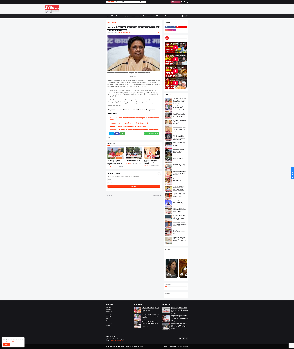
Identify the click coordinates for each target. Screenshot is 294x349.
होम (108, 16)
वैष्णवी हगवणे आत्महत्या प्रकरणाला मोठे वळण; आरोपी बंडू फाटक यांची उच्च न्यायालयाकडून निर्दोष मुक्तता (179, 107)
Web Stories (150, 16)
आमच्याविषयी (165, 16)
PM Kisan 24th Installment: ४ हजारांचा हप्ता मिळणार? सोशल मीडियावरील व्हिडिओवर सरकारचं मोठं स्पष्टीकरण (150, 309)
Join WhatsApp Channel (152, 133)
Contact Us (173, 346)
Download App (176, 1)
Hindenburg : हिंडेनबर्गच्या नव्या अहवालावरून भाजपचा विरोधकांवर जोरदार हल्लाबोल (128, 126)
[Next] (144, 2)
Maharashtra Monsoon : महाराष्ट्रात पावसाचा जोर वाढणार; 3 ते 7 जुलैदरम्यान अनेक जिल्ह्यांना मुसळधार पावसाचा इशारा (179, 325)
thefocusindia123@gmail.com (116, 340)
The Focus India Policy (183, 346)
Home (108, 22)
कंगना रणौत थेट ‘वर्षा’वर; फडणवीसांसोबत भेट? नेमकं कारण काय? (179, 232)
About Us (166, 346)
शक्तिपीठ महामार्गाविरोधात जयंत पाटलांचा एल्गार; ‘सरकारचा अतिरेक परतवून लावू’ (179, 144)
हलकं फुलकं (108, 325)
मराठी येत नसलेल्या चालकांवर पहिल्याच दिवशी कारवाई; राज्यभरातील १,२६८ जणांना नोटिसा (179, 202)
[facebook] (182, 2)
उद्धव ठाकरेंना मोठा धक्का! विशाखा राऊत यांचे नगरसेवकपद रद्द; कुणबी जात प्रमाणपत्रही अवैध (179, 129)
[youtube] (185, 2)
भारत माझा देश (133, 16)
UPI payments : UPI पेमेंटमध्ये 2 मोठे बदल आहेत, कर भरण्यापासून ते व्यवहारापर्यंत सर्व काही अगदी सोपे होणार (134, 129)
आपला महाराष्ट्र (125, 16)
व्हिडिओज (158, 16)
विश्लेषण (117, 16)
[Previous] (142, 2)
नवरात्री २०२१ (109, 311)
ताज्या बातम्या (108, 309)
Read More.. (110, 166)
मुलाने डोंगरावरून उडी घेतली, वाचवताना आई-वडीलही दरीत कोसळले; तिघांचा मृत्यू (178, 151)
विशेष (112, 16)
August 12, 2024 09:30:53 (123, 32)
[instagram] (187, 2)
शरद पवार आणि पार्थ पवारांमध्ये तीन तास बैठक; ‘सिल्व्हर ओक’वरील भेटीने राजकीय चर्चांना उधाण (179, 210)
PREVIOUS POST (157, 195)
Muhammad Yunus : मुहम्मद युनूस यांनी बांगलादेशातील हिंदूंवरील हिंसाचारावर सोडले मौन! (130, 123)
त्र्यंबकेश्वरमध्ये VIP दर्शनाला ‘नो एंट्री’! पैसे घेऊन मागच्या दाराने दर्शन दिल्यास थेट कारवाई (179, 224)
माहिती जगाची (141, 16)
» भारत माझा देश (113, 22)
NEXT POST (109, 195)
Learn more (11, 341)
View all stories (183, 258)
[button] (183, 16)
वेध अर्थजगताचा (109, 323)
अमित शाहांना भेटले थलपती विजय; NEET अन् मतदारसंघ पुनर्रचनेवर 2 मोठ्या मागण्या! (151, 162)
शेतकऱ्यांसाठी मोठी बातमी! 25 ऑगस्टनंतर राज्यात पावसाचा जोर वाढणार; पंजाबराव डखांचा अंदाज (179, 115)
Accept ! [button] (6, 344)
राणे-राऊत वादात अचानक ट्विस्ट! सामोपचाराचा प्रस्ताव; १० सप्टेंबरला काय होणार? (179, 122)
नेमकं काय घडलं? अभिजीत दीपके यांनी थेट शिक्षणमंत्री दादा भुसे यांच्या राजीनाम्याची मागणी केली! (179, 195)
